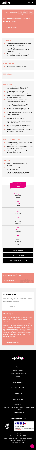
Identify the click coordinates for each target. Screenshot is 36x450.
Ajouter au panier (18, 250)
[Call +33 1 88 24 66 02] (32, 446)
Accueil (6, 12)
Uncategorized (14, 12)
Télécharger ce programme (18, 260)
